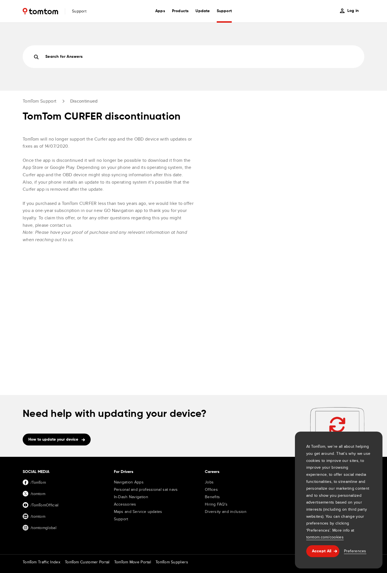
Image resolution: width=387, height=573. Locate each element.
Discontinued (84, 101)
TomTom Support (39, 101)
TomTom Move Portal (132, 562)
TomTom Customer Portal (87, 562)
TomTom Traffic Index (41, 562)
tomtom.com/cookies (325, 537)
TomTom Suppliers (172, 562)
